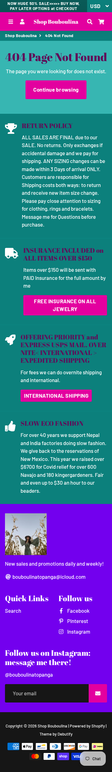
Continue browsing (56, 89)
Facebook (78, 610)
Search (13, 610)
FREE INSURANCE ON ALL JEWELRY (65, 305)
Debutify (65, 733)
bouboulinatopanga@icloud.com (49, 576)
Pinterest (77, 621)
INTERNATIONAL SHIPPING (56, 395)
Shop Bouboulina (21, 35)
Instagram (78, 631)
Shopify (98, 725)
